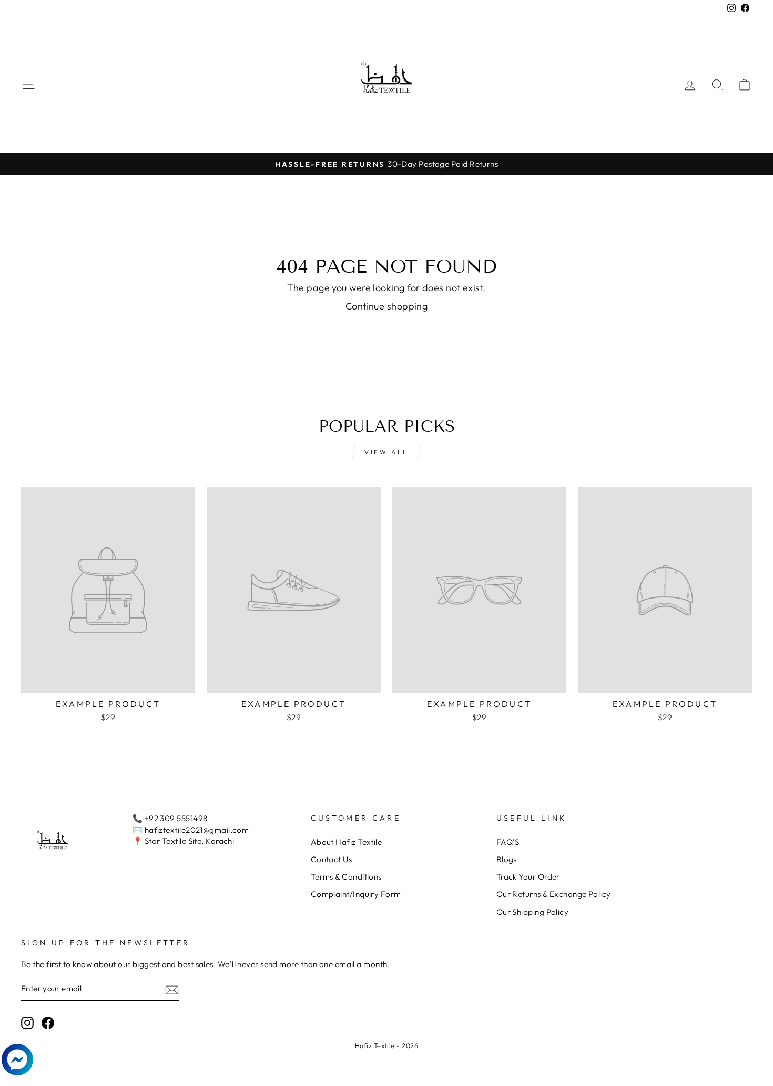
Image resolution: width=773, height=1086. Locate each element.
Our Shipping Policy (532, 912)
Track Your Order (528, 877)
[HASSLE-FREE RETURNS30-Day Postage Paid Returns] (386, 164)
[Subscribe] (172, 989)
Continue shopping (386, 306)
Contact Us (331, 859)
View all (386, 452)
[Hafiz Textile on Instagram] (27, 1023)
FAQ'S (508, 842)
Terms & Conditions (346, 877)
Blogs (506, 859)
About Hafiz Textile (346, 842)
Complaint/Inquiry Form (356, 894)
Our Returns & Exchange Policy (553, 894)
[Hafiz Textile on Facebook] (48, 1023)
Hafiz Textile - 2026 (386, 1045)
